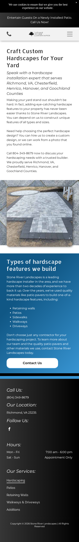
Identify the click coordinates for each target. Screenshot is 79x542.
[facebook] (9, 429)
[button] (70, 34)
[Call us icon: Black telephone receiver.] (9, 36)
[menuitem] (39, 480)
